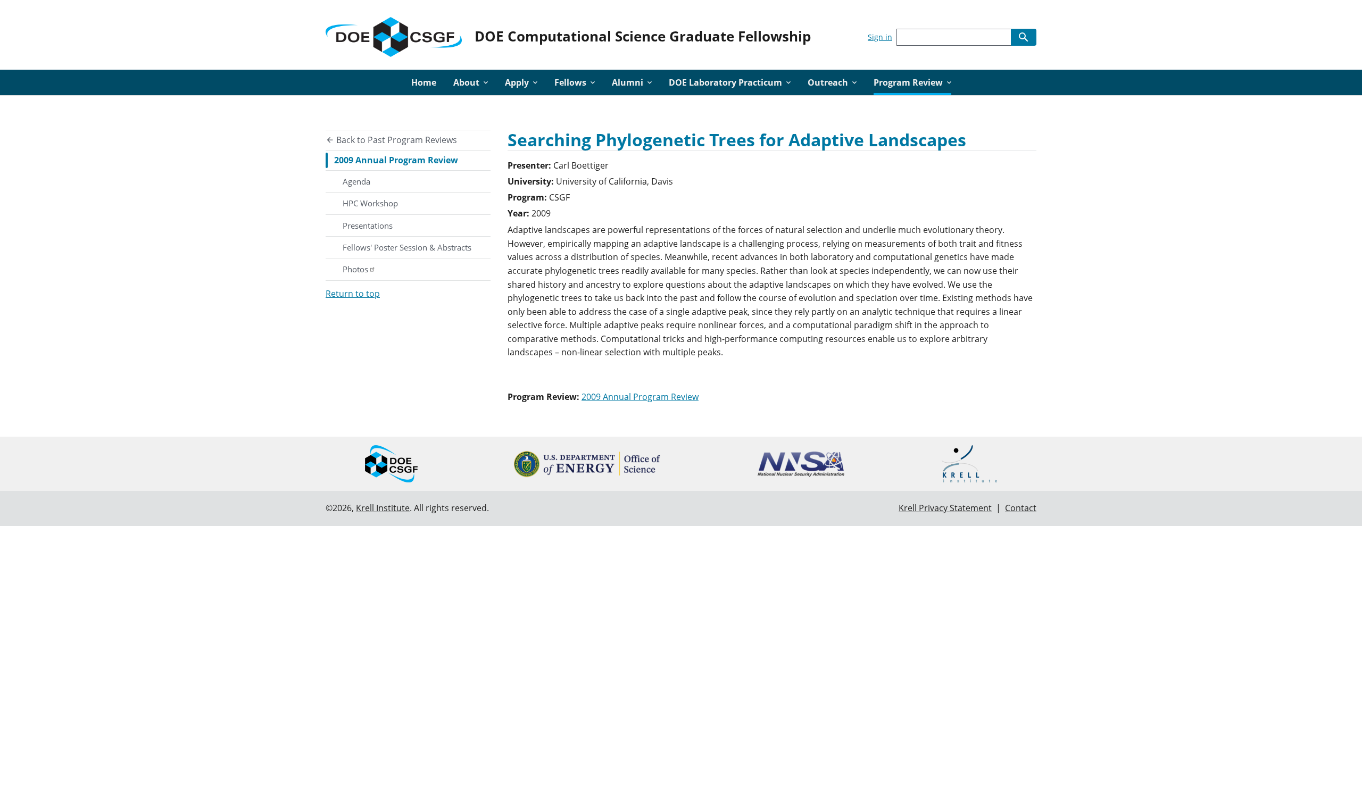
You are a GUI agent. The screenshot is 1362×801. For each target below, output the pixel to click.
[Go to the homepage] (394, 35)
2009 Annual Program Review (396, 160)
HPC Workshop (370, 203)
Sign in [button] (880, 37)
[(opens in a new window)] (587, 464)
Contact (1020, 508)
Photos (355, 269)
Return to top (353, 293)
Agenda (356, 181)
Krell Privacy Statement (945, 508)
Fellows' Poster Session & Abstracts (407, 247)
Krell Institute (383, 508)
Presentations (368, 225)
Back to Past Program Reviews (395, 140)
